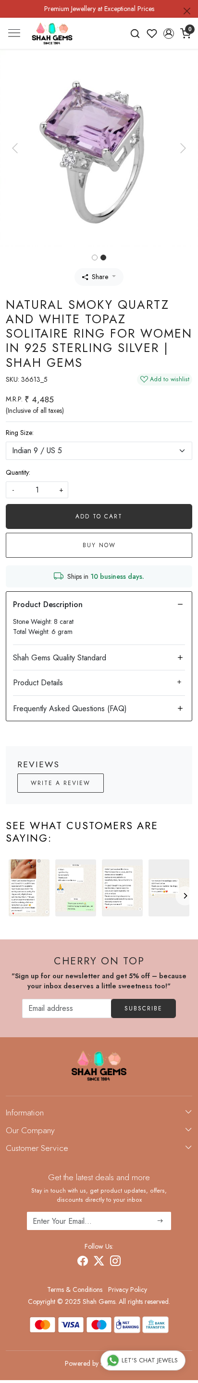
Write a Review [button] (60, 783)
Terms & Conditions (74, 1289)
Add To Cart (99, 516)
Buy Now (99, 545)
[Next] (185, 895)
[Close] (187, 11)
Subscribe (143, 1008)
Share (100, 276)
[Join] (160, 1221)
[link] (135, 33)
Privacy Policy (127, 1289)
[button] (168, 33)
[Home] (52, 33)
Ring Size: (20, 432)
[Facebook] (82, 1262)
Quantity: (18, 472)
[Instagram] (115, 1262)
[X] (99, 1262)
